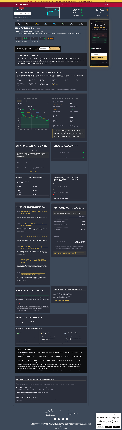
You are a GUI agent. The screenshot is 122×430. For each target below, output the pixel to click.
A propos (70, 411)
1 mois (28, 101)
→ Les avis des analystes (32, 171)
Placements (64, 4)
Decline (108, 426)
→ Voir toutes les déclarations (61, 300)
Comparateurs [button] (82, 4)
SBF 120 (46, 413)
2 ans (41, 101)
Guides (70, 4)
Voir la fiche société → (68, 341)
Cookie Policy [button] (115, 421)
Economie (52, 4)
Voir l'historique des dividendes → (24, 341)
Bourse (57, 4)
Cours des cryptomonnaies (50, 415)
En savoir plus (89, 1)
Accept (116, 426)
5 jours (23, 101)
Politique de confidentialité (73, 413)
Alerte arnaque (71, 412)
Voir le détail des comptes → (47, 341)
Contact (69, 409)
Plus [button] (75, 4)
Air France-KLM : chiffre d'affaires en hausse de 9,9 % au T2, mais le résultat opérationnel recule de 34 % (34, 260)
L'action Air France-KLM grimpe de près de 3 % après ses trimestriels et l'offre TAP (33, 273)
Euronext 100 (47, 414)
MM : (20, 103)
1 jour (19, 101)
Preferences (100, 426)
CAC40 (46, 412)
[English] (107, 4)
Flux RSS (70, 414)
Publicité (60, 410)
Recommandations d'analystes (50, 411)
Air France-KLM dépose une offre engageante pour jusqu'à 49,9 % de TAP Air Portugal (34, 247)
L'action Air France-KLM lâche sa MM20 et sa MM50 (34, 236)
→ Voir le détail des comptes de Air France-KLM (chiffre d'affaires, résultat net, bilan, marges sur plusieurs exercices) (69, 252)
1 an (37, 101)
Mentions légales (71, 410)
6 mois (33, 101)
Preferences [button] (99, 424)
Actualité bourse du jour (49, 410)
